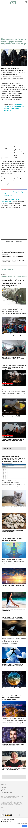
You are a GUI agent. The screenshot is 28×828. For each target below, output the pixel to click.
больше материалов (7, 448)
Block (19, 826)
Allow (24, 826)
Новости (3, 37)
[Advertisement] (14, 19)
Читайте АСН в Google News (14, 241)
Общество (8, 37)
